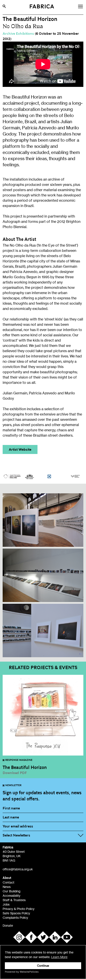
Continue (43, 965)
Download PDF (15, 773)
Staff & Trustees (14, 900)
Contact (8, 882)
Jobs (6, 904)
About (7, 878)
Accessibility (11, 895)
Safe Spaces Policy (16, 913)
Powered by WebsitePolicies (22, 971)
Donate (8, 925)
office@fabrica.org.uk (18, 869)
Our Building (11, 891)
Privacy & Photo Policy (18, 909)
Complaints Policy (15, 917)
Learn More (59, 957)
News (7, 887)
